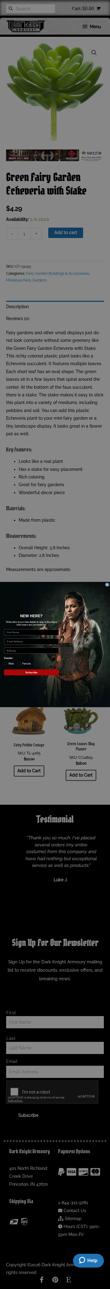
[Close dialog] (107, 584)
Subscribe (31, 672)
